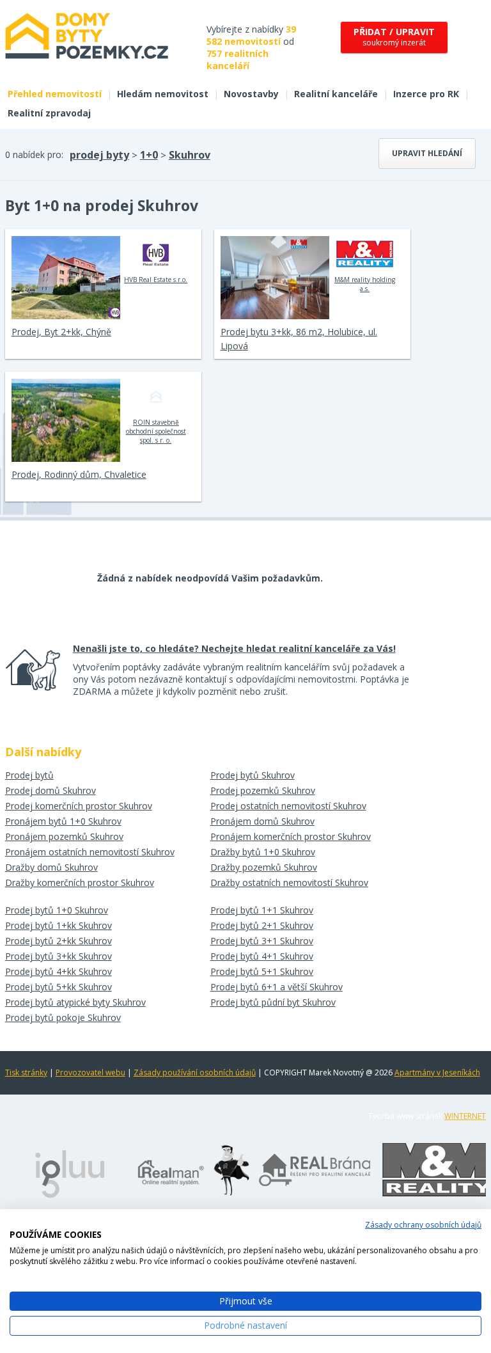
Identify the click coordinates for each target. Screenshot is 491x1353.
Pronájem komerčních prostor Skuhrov (290, 836)
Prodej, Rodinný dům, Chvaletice (79, 474)
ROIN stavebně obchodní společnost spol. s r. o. (156, 431)
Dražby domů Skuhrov (51, 867)
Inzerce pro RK (426, 94)
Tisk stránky (26, 1072)
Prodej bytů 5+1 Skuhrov (261, 971)
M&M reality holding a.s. (364, 284)
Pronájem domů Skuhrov (262, 821)
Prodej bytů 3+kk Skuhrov (58, 956)
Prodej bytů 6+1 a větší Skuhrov (276, 987)
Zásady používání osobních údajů (195, 1072)
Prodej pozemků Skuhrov (262, 790)
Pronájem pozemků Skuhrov (64, 836)
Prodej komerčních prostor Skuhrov (78, 806)
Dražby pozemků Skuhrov (263, 867)
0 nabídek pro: (34, 154)
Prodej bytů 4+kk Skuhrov (58, 971)
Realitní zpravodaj (49, 113)
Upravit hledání (427, 153)
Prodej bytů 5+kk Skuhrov (58, 987)
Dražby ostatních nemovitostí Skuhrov (289, 882)
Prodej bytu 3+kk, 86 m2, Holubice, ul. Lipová (299, 339)
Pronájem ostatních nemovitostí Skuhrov (90, 852)
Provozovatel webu (90, 1072)
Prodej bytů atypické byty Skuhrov (75, 1002)
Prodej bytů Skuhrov (252, 775)
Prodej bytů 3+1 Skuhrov (261, 941)
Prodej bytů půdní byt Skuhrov (273, 1002)
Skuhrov (189, 155)
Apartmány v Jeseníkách (437, 1072)
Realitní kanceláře (336, 94)
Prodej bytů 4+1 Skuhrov (261, 956)
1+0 (149, 155)
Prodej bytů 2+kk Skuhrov (58, 941)
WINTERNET (465, 1116)
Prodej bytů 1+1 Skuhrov (261, 910)
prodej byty (99, 155)
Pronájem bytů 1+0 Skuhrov (63, 821)
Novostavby (251, 94)
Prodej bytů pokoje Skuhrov (63, 1017)
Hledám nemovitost (162, 94)
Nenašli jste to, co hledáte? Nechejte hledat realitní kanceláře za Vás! (234, 648)
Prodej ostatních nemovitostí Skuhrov (288, 806)
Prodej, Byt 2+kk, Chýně (61, 332)
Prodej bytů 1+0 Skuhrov (56, 910)
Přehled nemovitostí (55, 94)
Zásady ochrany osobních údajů (423, 1224)
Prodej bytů (29, 775)
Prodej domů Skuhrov (50, 790)
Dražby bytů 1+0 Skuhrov (262, 852)
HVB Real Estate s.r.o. (155, 279)
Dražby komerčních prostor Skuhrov (79, 882)
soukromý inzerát (394, 37)
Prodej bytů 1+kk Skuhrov (58, 925)
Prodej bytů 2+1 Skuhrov (261, 925)
